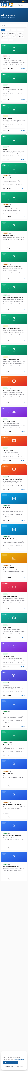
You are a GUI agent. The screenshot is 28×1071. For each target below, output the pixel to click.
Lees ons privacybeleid (19, 1059)
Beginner (21, 36)
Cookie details (19, 1066)
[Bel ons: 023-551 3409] (19, 5)
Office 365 (20, 30)
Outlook (4, 33)
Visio (14, 36)
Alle (3, 30)
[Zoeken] (22, 5)
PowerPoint (12, 33)
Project (4, 36)
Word (13, 30)
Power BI (20, 33)
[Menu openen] (25, 5)
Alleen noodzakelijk (8, 1066)
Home (2, 12)
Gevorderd (4, 40)
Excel (8, 30)
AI (9, 36)
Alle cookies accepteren (10, 1062)
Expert (11, 40)
